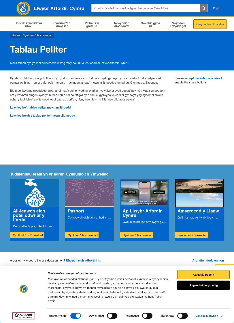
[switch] (112, 316)
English (217, 8)
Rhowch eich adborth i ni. (83, 260)
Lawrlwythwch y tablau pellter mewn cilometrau (42, 115)
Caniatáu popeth (203, 274)
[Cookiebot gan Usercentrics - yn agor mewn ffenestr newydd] (23, 316)
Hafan (16, 35)
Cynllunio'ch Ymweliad (37, 35)
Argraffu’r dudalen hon (208, 260)
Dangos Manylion (206, 315)
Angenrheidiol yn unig (203, 285)
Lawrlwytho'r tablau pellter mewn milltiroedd (40, 107)
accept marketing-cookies (202, 78)
